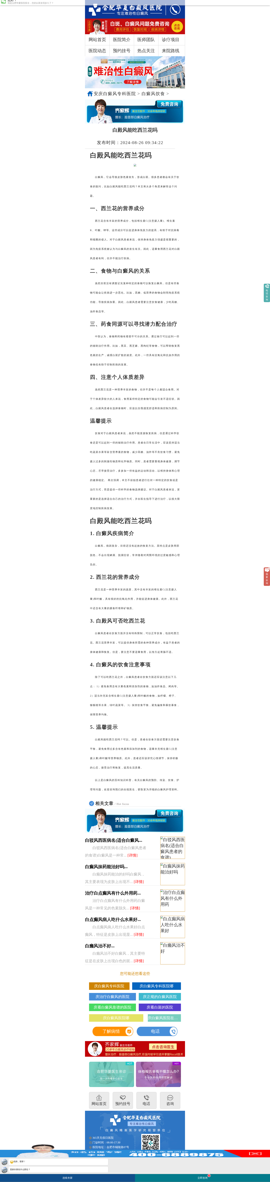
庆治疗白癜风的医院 (112, 997)
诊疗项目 (170, 39)
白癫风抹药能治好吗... (106, 866)
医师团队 (146, 39)
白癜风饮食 (153, 93)
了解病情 (111, 1031)
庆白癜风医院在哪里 (164, 1018)
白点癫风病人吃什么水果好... (113, 919)
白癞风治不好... (100, 945)
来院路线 (170, 50)
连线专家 (67, 1178)
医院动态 (97, 50)
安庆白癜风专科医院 (115, 93)
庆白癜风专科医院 (109, 986)
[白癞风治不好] (172, 953)
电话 (155, 1031)
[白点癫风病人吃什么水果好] (172, 927)
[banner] (135, 72)
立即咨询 (204, 1176)
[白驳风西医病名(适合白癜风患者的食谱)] (172, 848)
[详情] (133, 855)
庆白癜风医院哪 (116, 1018)
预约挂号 (121, 50)
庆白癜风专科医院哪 (156, 986)
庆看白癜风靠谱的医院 (112, 1007)
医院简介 (121, 39)
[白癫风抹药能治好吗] (172, 874)
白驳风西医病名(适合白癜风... (113, 840)
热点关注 (146, 50)
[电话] (172, 9)
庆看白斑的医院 (160, 1007)
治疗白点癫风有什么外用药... (113, 893)
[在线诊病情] (135, 111)
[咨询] (122, 9)
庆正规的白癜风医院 (160, 997)
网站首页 (97, 39)
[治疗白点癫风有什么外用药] (172, 901)
